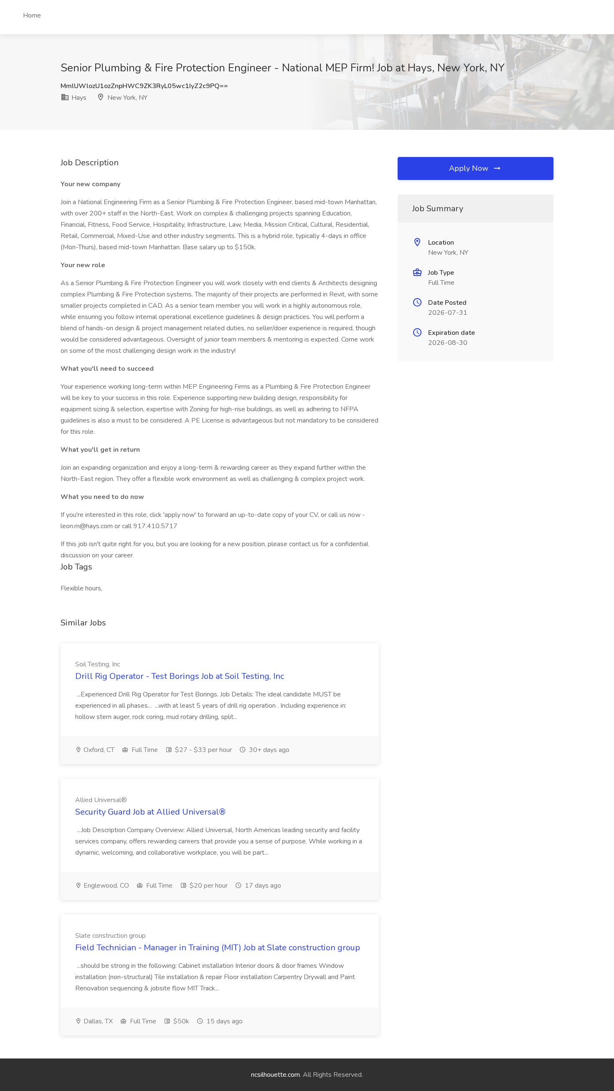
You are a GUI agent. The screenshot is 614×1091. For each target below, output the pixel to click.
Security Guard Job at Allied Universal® (150, 812)
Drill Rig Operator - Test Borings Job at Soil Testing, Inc (179, 676)
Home (32, 15)
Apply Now (469, 168)
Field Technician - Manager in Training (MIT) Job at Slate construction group (217, 947)
